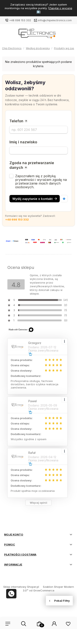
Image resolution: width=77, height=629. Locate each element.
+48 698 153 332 (20, 20)
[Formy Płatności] (38, 241)
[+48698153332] (11, 594)
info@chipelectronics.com (55, 20)
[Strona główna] (38, 34)
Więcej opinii (38, 502)
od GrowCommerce (41, 590)
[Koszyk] (39, 623)
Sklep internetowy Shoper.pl (21, 586)
